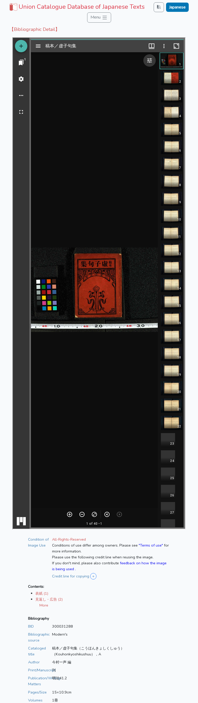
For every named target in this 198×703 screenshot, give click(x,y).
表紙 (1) (41, 593)
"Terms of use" (151, 545)
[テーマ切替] (159, 7)
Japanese (177, 7)
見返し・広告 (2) (49, 599)
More (43, 605)
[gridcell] (76, 7)
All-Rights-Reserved (69, 539)
